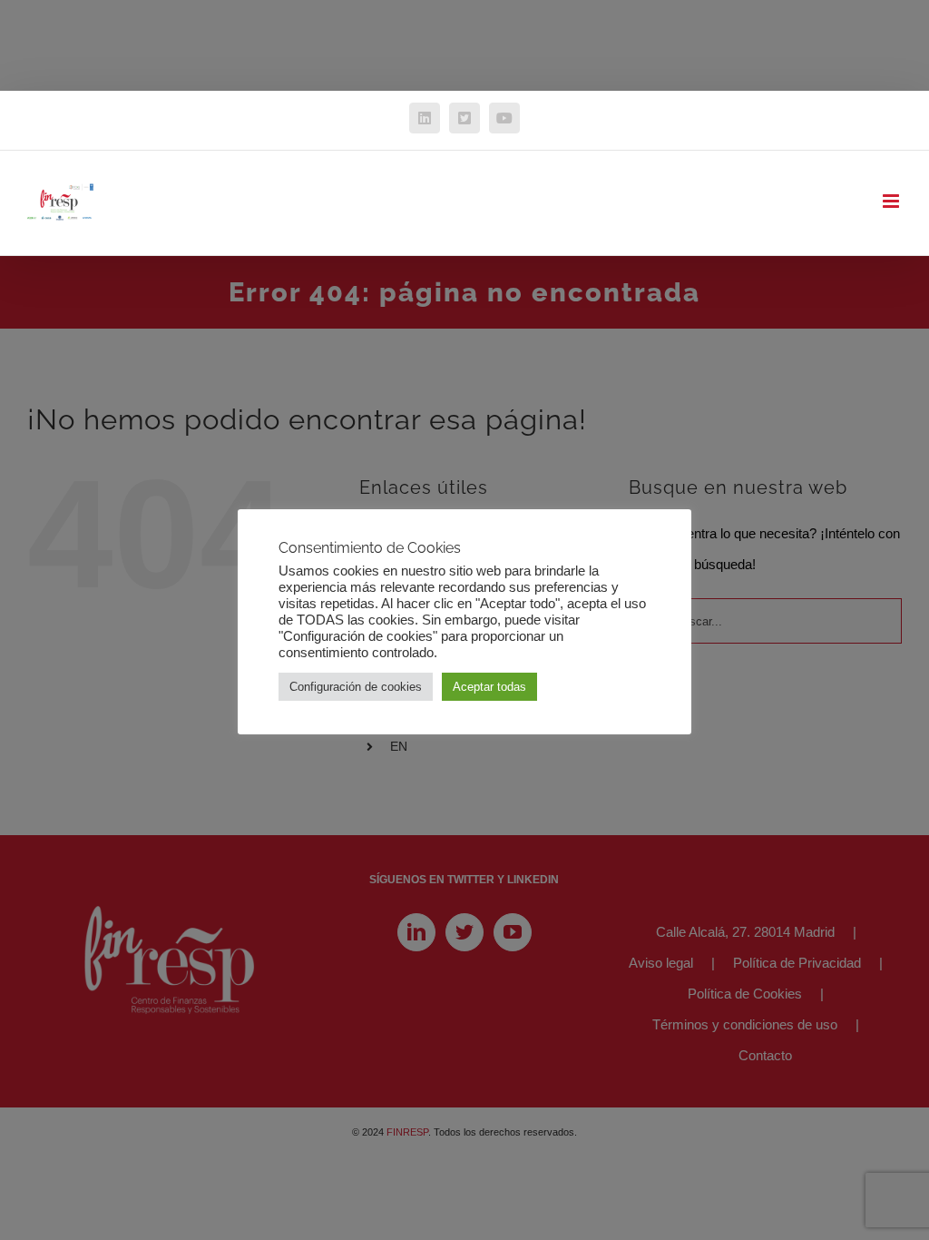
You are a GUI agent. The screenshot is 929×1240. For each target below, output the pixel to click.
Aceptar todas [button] (489, 687)
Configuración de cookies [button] (355, 687)
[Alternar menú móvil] (892, 201)
